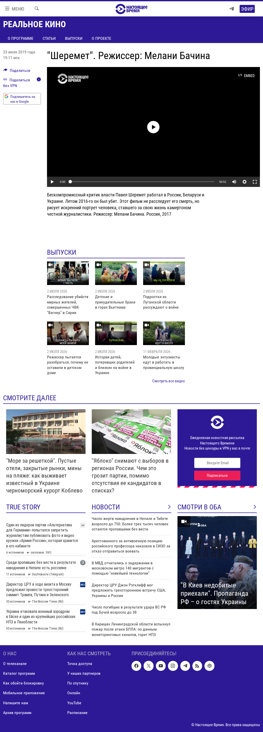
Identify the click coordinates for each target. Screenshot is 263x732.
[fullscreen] (255, 182)
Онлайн (73, 692)
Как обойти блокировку (23, 683)
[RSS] (197, 666)
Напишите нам (15, 702)
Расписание (77, 712)
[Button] (16, 72)
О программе (20, 38)
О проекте (101, 38)
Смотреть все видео (168, 381)
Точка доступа (79, 663)
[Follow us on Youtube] (161, 666)
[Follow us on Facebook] (136, 666)
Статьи (49, 38)
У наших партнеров (83, 673)
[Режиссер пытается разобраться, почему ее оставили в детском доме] (68, 333)
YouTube (74, 702)
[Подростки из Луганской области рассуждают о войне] (164, 273)
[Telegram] (232, 9)
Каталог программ (19, 673)
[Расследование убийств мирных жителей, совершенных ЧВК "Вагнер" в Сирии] (68, 273)
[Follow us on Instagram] (173, 666)
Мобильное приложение (24, 692)
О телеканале (15, 663)
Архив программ (17, 712)
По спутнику (77, 683)
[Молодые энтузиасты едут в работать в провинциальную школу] (164, 333)
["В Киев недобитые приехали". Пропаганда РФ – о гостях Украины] (217, 562)
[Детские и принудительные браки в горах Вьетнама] (116, 273)
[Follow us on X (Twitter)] (148, 666)
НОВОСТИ (106, 507)
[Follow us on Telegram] (185, 666)
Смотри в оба (199, 507)
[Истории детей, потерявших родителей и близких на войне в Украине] (116, 333)
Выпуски (73, 38)
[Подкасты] (209, 666)
